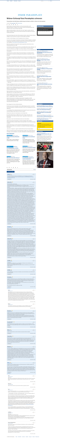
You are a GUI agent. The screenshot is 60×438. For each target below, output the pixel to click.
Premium (30, 436)
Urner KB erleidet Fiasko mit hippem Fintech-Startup (44, 77)
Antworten (9, 179)
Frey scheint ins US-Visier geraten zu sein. (19, 42)
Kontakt (33, 436)
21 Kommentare (43, 132)
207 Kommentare (45, 105)
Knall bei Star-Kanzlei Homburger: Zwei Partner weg (44, 85)
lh (41, 51)
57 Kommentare (45, 67)
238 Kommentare (45, 108)
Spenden (27, 436)
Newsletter (19, 436)
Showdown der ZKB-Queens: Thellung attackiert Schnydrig (44, 69)
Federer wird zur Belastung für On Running (44, 109)
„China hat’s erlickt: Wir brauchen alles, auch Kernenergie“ (44, 134)
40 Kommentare (45, 75)
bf (41, 58)
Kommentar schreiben (10, 171)
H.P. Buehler (9, 226)
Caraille (8, 174)
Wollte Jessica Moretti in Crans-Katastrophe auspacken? (44, 113)
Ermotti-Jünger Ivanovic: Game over (42, 119)
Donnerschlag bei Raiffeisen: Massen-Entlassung (45, 106)
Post (47, 29)
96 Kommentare (45, 51)
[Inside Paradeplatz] (30, 15)
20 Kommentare (19, 23)
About (16, 436)
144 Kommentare (45, 115)
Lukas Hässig (13, 23)
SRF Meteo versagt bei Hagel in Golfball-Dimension (43, 60)
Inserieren (23, 436)
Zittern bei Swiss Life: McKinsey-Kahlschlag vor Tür (45, 116)
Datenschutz (37, 436)
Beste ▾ (35, 169)
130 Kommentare (45, 58)
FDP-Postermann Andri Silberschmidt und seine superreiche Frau (44, 53)
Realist (8, 362)
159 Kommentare (45, 111)
